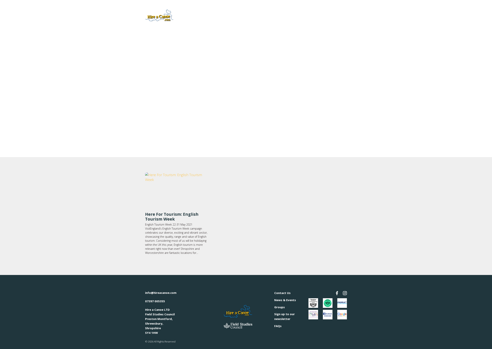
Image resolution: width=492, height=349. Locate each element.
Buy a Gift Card (332, 15)
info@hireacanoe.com (160, 293)
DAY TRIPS (265, 15)
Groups (279, 307)
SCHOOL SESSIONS (296, 15)
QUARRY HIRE (239, 15)
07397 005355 (155, 301)
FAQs (278, 326)
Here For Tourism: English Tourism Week (172, 217)
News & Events (285, 300)
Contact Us (282, 293)
